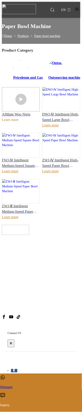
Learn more (50, 125)
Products (23, 36)
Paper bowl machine (47, 36)
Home (8, 36)
